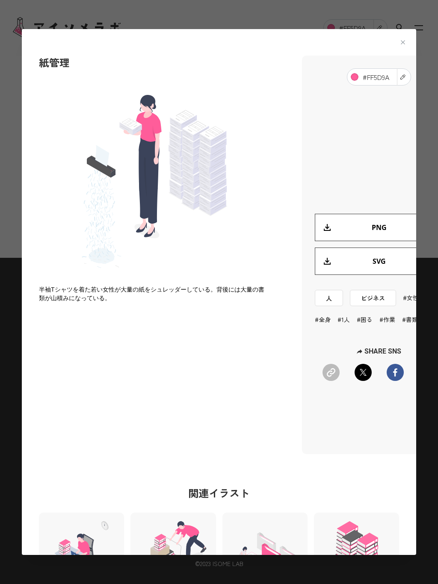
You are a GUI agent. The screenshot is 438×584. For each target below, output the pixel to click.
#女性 (411, 297)
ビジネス (373, 298)
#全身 (323, 319)
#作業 (387, 319)
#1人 (343, 319)
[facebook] (395, 372)
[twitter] (363, 372)
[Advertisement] (154, 379)
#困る (365, 319)
